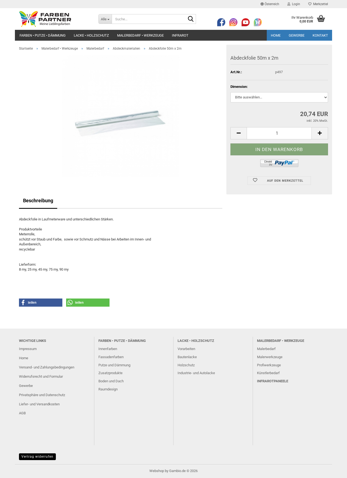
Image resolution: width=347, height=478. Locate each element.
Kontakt (320, 35)
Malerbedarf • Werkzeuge (140, 35)
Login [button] (295, 4)
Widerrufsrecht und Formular (41, 376)
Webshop (156, 471)
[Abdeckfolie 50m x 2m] (120, 116)
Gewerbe (296, 35)
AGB (22, 413)
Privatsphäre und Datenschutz (42, 395)
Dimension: (239, 87)
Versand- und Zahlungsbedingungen (46, 367)
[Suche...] (191, 19)
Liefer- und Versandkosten (39, 404)
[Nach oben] (332, 470)
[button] (269, 4)
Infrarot (180, 35)
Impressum (28, 349)
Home (276, 35)
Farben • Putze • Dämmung (43, 35)
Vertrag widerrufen (37, 456)
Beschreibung (38, 200)
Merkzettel (319, 4)
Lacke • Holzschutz (91, 35)
